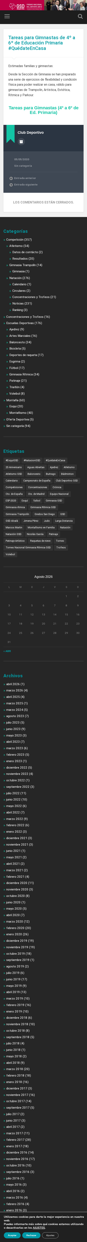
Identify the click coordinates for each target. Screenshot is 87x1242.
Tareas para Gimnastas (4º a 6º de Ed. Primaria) (44, 110)
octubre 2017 (15, 1101)
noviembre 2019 (17, 947)
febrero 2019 (15, 1005)
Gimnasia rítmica (15, 507)
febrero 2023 (15, 754)
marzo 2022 (14, 819)
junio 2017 (13, 1120)
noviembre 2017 (17, 1095)
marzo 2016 (14, 1197)
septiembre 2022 (18, 787)
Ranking (17, 310)
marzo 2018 (14, 1069)
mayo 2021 (14, 857)
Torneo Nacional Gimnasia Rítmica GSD (28, 547)
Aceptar (12, 1235)
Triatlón (14, 387)
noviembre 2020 (17, 889)
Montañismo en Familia (41, 527)
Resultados (20, 258)
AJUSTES (39, 1228)
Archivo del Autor (21, 141)
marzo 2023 (14, 748)
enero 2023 (14, 761)
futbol (36, 500)
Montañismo (18, 413)
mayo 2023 (14, 735)
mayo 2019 (14, 986)
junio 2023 (13, 729)
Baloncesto (17, 342)
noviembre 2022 (17, 774)
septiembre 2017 (18, 1107)
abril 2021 (13, 864)
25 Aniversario (14, 467)
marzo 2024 (14, 710)
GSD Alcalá (12, 520)
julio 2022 (13, 793)
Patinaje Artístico (15, 540)
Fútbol (13, 368)
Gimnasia (18, 271)
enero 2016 (14, 1210)
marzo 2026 (14, 690)
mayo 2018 (14, 1056)
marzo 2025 (14, 703)
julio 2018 (13, 1043)
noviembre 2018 (17, 1024)
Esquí (25, 500)
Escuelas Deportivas (20, 323)
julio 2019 (13, 973)
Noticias (18, 303)
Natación (15, 278)
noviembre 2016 (17, 1159)
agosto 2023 (15, 716)
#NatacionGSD (32, 460)
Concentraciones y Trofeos (31, 297)
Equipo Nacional (59, 494)
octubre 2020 (15, 896)
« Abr (7, 651)
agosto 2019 (15, 966)
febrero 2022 (15, 825)
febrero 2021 (15, 877)
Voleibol (14, 393)
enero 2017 (14, 1146)
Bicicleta (15, 348)
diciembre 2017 (16, 1088)
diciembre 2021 (16, 838)
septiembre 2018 (18, 1037)
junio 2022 (13, 799)
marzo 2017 (14, 1133)
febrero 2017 (15, 1140)
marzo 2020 (14, 921)
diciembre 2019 (16, 941)
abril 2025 (13, 697)
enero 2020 (14, 934)
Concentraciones (37, 487)
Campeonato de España (36, 480)
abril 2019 (13, 992)
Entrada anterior (25, 178)
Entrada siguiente (25, 184)
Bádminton (67, 474)
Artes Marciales (20, 336)
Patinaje (14, 380)
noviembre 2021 (17, 844)
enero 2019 (14, 1011)
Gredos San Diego (45, 514)
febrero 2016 (15, 1204)
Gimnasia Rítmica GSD (43, 507)
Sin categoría (23, 165)
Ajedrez (14, 329)
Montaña (12, 400)
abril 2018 (13, 1063)
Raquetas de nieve (40, 540)
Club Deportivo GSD (67, 480)
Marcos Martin (14, 527)
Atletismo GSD (14, 474)
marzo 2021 (14, 870)
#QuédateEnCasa (55, 460)
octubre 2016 (15, 1165)
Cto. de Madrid (36, 494)
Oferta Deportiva (17, 419)
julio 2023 (13, 722)
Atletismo (16, 246)
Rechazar (31, 1235)
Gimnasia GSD (54, 500)
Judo (47, 520)
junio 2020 (13, 902)
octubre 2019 (15, 953)
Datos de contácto (25, 252)
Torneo (60, 540)
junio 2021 (13, 851)
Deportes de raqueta (23, 355)
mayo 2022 (14, 806)
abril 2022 (13, 812)
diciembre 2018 (16, 1018)
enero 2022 (14, 831)
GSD (62, 514)
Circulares (19, 291)
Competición (14, 239)
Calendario (19, 284)
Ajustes (50, 1235)
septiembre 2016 (18, 1172)
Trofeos (61, 547)
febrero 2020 (15, 928)
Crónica (57, 487)
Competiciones (14, 487)
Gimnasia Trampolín (22, 265)
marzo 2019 (14, 998)
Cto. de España (14, 494)
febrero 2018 (15, 1075)
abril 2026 (13, 684)
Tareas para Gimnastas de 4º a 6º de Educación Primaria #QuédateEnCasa (41, 43)
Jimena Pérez (30, 520)
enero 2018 (14, 1082)
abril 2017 (13, 1127)
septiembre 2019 (18, 960)
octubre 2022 (15, 780)
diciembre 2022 (16, 767)
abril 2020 (13, 915)
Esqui (13, 406)
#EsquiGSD (12, 460)
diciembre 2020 (16, 883)
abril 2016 (13, 1191)
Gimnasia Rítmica (21, 374)
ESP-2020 (11, 500)
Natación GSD (13, 534)
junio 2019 (13, 979)
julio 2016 (13, 1178)
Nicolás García (35, 534)
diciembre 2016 (16, 1152)
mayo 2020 (14, 908)
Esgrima (14, 361)
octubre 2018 (15, 1030)
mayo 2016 (14, 1184)
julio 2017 (13, 1114)
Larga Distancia (64, 520)
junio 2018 (13, 1050)
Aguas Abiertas (36, 467)
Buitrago (51, 474)
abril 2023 (13, 742)
